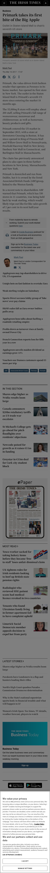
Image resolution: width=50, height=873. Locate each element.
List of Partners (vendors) (12, 855)
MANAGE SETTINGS (25, 868)
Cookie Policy (39, 824)
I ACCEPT (25, 861)
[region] (25, 832)
